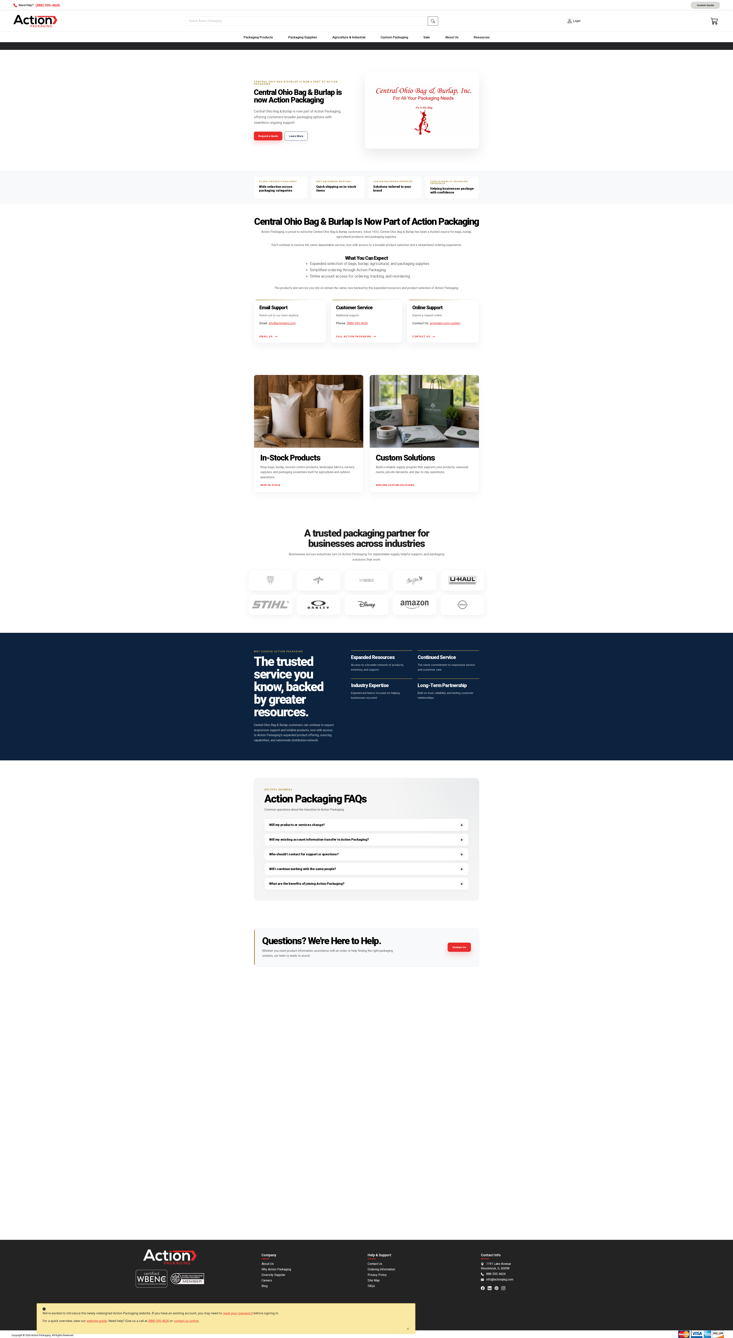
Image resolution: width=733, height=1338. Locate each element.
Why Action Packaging (276, 1269)
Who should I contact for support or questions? (303, 854)
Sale (426, 37)
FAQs (371, 1286)
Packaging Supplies (302, 37)
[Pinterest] (498, 1288)
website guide (97, 1321)
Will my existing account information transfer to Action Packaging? (319, 839)
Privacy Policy (377, 1275)
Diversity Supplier (273, 1275)
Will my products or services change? (297, 825)
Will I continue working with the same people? (302, 869)
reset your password (238, 1313)
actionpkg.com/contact (445, 323)
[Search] (433, 21)
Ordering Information (381, 1269)
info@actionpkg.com (282, 323)
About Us (452, 37)
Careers (267, 1280)
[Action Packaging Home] (169, 1259)
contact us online (186, 1321)
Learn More (296, 136)
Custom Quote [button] (705, 5)
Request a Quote (268, 136)
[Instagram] (504, 1288)
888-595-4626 (496, 1274)
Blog (265, 1286)
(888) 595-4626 (158, 1321)
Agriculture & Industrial (348, 37)
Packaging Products (258, 37)
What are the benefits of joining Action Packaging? (306, 884)
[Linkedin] (491, 1288)
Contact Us (459, 947)
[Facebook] (484, 1288)
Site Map (374, 1280)
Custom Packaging (394, 37)
